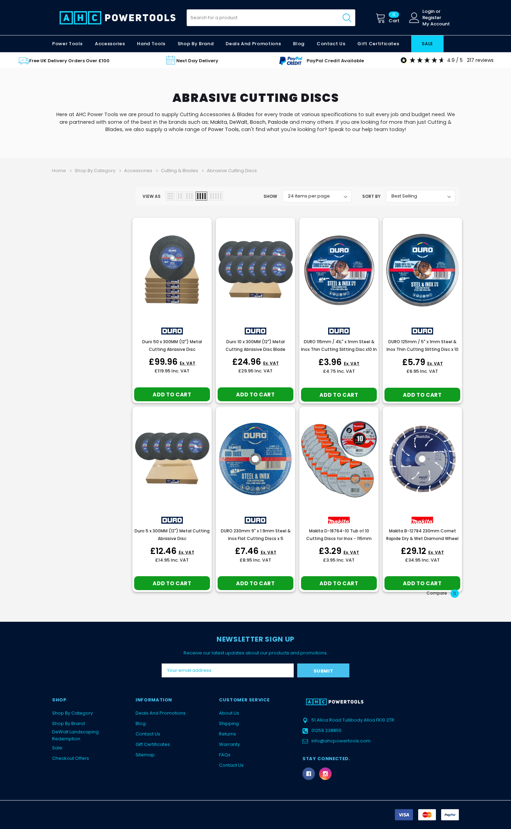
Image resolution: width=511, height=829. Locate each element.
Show (270, 196)
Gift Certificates (153, 744)
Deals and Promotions (253, 43)
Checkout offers (70, 758)
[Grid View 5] (216, 196)
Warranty (229, 744)
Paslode (278, 122)
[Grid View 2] (180, 196)
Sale (57, 748)
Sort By (371, 196)
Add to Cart (172, 394)
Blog (141, 723)
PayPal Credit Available (335, 60)
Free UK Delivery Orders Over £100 (69, 60)
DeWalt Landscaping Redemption (75, 735)
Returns (227, 734)
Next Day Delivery (197, 60)
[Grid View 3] (189, 196)
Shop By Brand (68, 723)
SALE (427, 43)
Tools (232, 129)
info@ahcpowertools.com (341, 741)
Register (431, 18)
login (428, 11)
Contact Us (148, 734)
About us (229, 713)
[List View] (170, 196)
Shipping (229, 723)
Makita (218, 122)
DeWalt (238, 122)
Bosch (258, 122)
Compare (441, 593)
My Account (436, 24)
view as (152, 196)
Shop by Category (72, 713)
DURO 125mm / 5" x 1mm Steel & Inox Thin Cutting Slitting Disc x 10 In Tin (423, 349)
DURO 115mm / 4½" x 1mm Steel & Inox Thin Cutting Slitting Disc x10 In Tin (339, 349)
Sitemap (145, 754)
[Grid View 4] (201, 196)
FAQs (224, 754)
